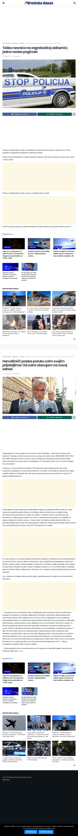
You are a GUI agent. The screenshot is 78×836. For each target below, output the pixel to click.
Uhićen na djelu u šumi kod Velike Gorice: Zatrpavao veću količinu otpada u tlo (63, 253)
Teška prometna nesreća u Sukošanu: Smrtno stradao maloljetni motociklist (9, 275)
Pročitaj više (45, 832)
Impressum (6, 780)
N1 (71, 226)
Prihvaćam (31, 832)
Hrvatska (16, 56)
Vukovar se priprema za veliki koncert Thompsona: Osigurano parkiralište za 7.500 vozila (13, 254)
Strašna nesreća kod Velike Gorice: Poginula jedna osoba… (39, 253)
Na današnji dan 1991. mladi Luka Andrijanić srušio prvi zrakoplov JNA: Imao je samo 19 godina (29, 276)
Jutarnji (20, 651)
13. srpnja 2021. (7, 374)
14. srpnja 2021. (7, 56)
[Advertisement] (39, 27)
